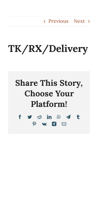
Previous (58, 21)
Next (79, 21)
